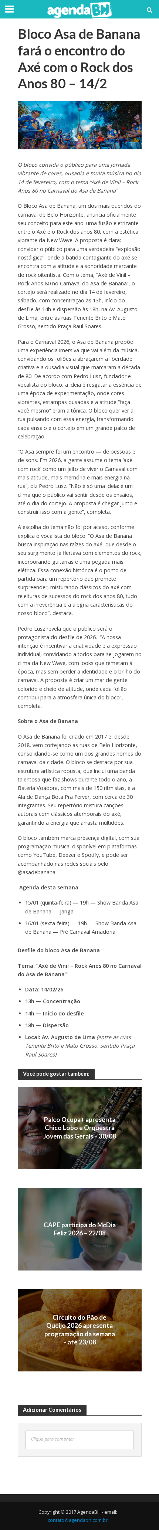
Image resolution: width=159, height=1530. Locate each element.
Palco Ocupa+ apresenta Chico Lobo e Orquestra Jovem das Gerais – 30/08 (79, 1128)
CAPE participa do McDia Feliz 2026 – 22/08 (80, 1229)
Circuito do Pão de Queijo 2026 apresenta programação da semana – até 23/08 (79, 1329)
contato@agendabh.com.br (78, 1520)
